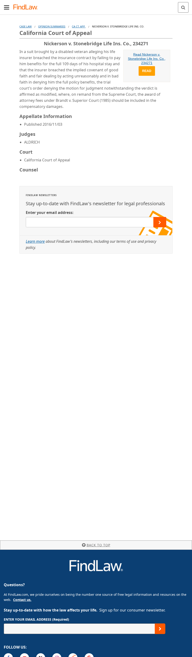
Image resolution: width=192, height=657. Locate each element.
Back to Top (98, 545)
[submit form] (159, 222)
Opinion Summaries (51, 26)
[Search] (183, 7)
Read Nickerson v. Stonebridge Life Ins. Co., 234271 (147, 59)
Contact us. (22, 599)
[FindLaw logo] (27, 7)
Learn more (35, 241)
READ (146, 71)
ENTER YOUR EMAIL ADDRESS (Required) (36, 619)
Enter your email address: (50, 212)
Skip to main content (96, 5)
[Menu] (6, 7)
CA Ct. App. (78, 26)
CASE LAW (25, 26)
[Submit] (160, 628)
